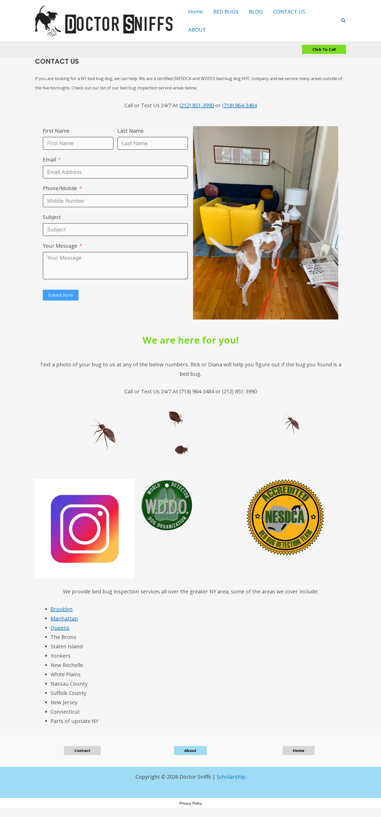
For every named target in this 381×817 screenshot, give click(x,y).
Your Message (60, 245)
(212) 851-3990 (196, 105)
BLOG (256, 11)
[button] (343, 20)
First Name (56, 130)
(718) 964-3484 (239, 105)
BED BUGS (225, 11)
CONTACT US (289, 11)
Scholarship (231, 776)
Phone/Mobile (60, 188)
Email (49, 159)
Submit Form (60, 295)
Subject (52, 217)
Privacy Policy (190, 803)
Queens (60, 627)
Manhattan (64, 618)
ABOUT (197, 29)
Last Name (130, 130)
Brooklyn (62, 609)
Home (195, 11)
